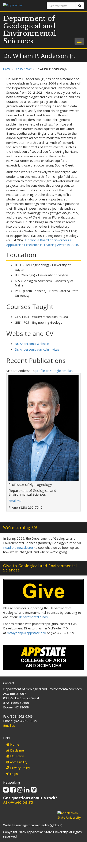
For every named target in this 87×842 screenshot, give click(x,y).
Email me (15, 500)
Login (13, 773)
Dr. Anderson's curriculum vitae (37, 349)
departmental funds (33, 617)
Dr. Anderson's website (32, 343)
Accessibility (18, 762)
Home (7, 69)
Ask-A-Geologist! (18, 802)
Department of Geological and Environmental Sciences (29, 29)
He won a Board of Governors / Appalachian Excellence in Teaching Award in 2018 (42, 242)
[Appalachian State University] (21, 5)
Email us (9, 725)
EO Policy (16, 756)
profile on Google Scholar (53, 370)
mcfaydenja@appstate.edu (26, 633)
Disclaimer (17, 750)
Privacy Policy (19, 768)
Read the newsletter (18, 547)
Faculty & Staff (23, 69)
